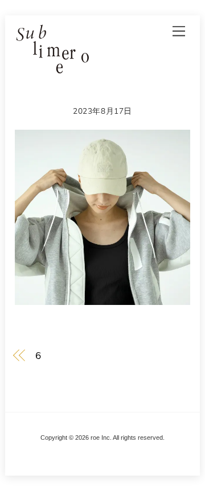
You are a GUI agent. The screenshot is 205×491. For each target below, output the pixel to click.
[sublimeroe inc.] (52, 68)
